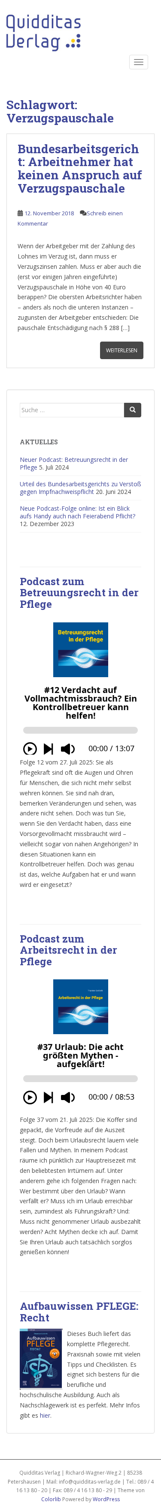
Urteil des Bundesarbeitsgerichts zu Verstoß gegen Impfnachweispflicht (80, 488)
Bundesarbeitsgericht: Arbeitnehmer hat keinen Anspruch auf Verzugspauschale (80, 168)
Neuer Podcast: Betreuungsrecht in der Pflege (74, 463)
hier (45, 1415)
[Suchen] (132, 410)
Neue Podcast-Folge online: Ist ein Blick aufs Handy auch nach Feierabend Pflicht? (77, 512)
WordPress (106, 1499)
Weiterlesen (121, 350)
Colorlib (51, 1499)
